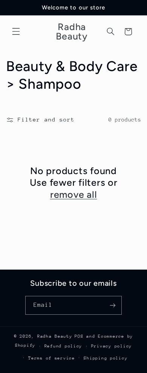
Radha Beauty (54, 336)
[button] (15, 31)
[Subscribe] (112, 305)
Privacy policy (111, 346)
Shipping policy (105, 358)
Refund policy (63, 346)
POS (79, 336)
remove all (73, 194)
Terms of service (51, 358)
